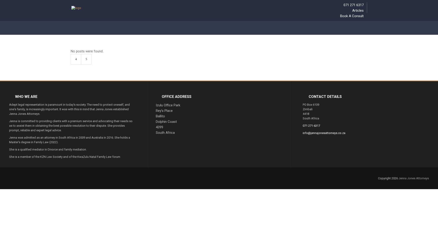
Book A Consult (352, 16)
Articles (358, 10)
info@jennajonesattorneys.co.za (324, 133)
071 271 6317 (354, 5)
